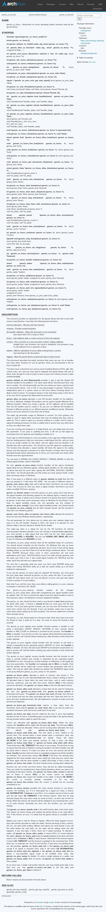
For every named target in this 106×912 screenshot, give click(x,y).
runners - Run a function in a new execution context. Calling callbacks (35, 342)
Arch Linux (14, 3)
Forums (62, 4)
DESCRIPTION (10, 314)
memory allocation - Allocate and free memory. (26, 325)
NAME (5, 20)
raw (93, 62)
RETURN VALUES (11, 875)
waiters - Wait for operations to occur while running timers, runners (34, 350)
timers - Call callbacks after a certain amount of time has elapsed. (33, 338)
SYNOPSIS (8, 32)
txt (90, 62)
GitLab (80, 4)
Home (40, 4)
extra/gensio (86, 30)
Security (90, 4)
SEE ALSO (7, 885)
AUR (100, 4)
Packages (51, 4)
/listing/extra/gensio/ (89, 53)
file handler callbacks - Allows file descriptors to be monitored (31, 332)
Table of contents (86, 58)
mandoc (51, 902)
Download (97, 9)
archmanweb (38, 902)
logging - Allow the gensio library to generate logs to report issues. (33, 357)
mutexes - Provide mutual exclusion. (21, 328)
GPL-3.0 (42, 906)
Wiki (71, 4)
